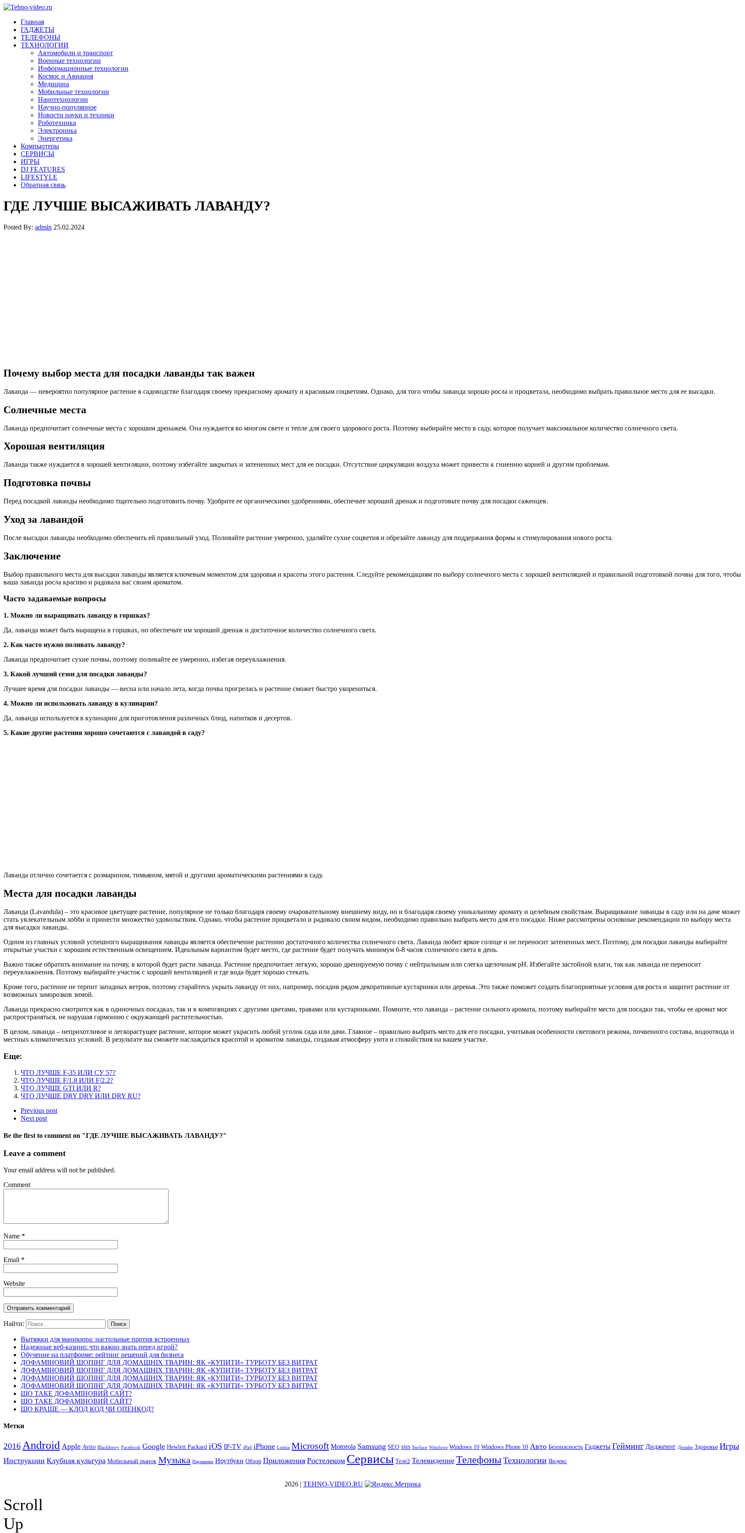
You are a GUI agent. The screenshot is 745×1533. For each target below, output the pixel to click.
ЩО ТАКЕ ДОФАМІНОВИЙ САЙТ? (76, 1393)
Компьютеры (40, 146)
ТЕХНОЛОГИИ (45, 45)
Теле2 (402, 1461)
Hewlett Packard (187, 1447)
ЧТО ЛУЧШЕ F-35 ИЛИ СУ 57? (68, 1072)
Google (153, 1446)
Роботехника (57, 122)
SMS (405, 1447)
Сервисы (370, 1459)
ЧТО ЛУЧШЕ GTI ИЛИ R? (61, 1088)
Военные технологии (69, 60)
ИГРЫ (30, 161)
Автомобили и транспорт (75, 53)
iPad (247, 1447)
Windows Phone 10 (504, 1447)
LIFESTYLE (39, 177)
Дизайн (685, 1447)
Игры (729, 1446)
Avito (89, 1447)
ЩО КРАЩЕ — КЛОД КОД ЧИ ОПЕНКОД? (87, 1409)
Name (12, 1236)
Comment (16, 1184)
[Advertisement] (262, 298)
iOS (215, 1446)
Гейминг (628, 1446)
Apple (71, 1446)
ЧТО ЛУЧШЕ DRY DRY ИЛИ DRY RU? (81, 1095)
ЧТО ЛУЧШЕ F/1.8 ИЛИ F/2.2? (67, 1080)
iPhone (264, 1446)
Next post (34, 1118)
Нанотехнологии (63, 99)
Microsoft (310, 1445)
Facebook (131, 1447)
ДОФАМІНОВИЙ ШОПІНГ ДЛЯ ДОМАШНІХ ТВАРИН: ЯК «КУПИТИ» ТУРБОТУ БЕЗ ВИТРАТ (169, 1362)
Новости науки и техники (76, 115)
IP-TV (232, 1446)
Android (41, 1445)
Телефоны (478, 1459)
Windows (438, 1447)
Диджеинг (660, 1446)
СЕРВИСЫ (37, 153)
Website (14, 1283)
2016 (12, 1446)
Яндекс (557, 1461)
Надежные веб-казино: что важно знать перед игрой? (99, 1347)
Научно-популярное (67, 107)
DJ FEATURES (43, 169)
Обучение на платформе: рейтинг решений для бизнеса (102, 1354)
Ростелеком (326, 1460)
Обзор (253, 1461)
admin (43, 227)
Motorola (343, 1446)
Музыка (174, 1459)
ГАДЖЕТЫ (37, 29)
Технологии (525, 1460)
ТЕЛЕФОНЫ (40, 37)
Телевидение (433, 1460)
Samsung (371, 1446)
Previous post (39, 1110)
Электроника (57, 130)
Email (12, 1259)
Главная (32, 21)
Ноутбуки (229, 1460)
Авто (538, 1446)
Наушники (202, 1461)
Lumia (283, 1447)
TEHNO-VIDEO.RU (333, 1484)
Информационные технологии (83, 68)
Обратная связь (43, 184)
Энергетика (55, 138)
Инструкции (24, 1460)
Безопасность (565, 1447)
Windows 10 (464, 1447)
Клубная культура (76, 1460)
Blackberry (108, 1447)
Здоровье (706, 1447)
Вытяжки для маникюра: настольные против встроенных (105, 1339)
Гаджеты (597, 1446)
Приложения (284, 1460)
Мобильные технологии (73, 91)
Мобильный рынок (132, 1461)
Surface (419, 1447)
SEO (393, 1447)
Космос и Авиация (65, 76)
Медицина (53, 84)
